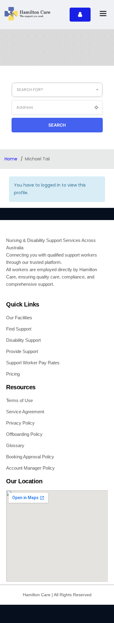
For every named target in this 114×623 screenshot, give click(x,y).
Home (12, 159)
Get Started (80, 15)
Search (57, 125)
